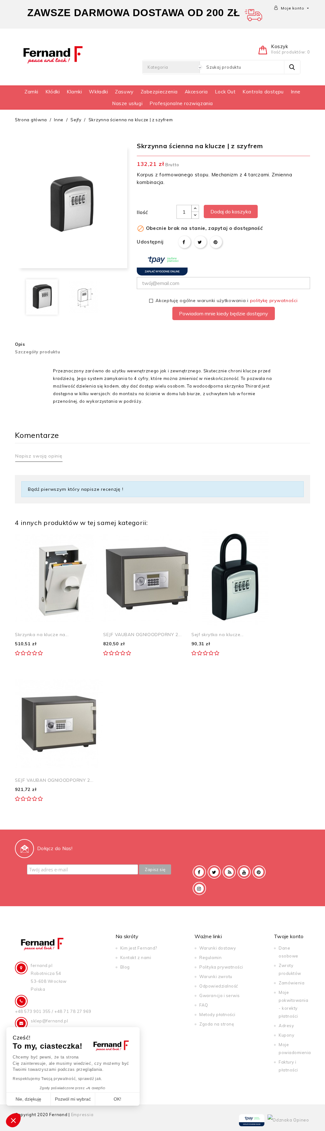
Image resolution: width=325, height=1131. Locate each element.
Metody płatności (217, 1014)
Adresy (286, 1025)
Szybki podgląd (91, 540)
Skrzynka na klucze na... (42, 634)
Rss (229, 872)
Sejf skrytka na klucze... (217, 634)
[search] (292, 67)
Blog (125, 967)
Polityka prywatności (221, 967)
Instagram (199, 888)
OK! (117, 1099)
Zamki (31, 92)
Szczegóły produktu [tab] (37, 351)
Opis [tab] (20, 344)
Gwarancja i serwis (219, 995)
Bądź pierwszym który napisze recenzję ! (75, 489)
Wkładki (98, 92)
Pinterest (216, 242)
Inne (296, 92)
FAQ (203, 1005)
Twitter (214, 872)
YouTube (244, 872)
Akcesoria (196, 92)
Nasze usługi (127, 103)
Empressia (82, 1114)
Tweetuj (200, 242)
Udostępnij (184, 242)
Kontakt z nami (135, 957)
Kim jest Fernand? (138, 948)
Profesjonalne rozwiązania (181, 103)
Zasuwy (124, 92)
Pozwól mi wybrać (73, 1099)
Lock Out (225, 92)
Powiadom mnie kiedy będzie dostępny (223, 313)
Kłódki (52, 92)
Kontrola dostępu (263, 92)
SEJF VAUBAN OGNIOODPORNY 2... (142, 634)
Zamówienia (291, 982)
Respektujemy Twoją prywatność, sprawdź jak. (57, 1079)
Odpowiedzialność (218, 986)
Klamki (74, 92)
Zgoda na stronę (216, 1024)
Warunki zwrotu (215, 976)
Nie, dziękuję (28, 1099)
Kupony (286, 1035)
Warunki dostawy (217, 948)
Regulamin (210, 957)
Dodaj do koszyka (230, 211)
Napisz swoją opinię (39, 456)
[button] (13, 1120)
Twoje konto (289, 936)
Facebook (199, 872)
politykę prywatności (274, 300)
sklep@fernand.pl (49, 1020)
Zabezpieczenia (159, 92)
